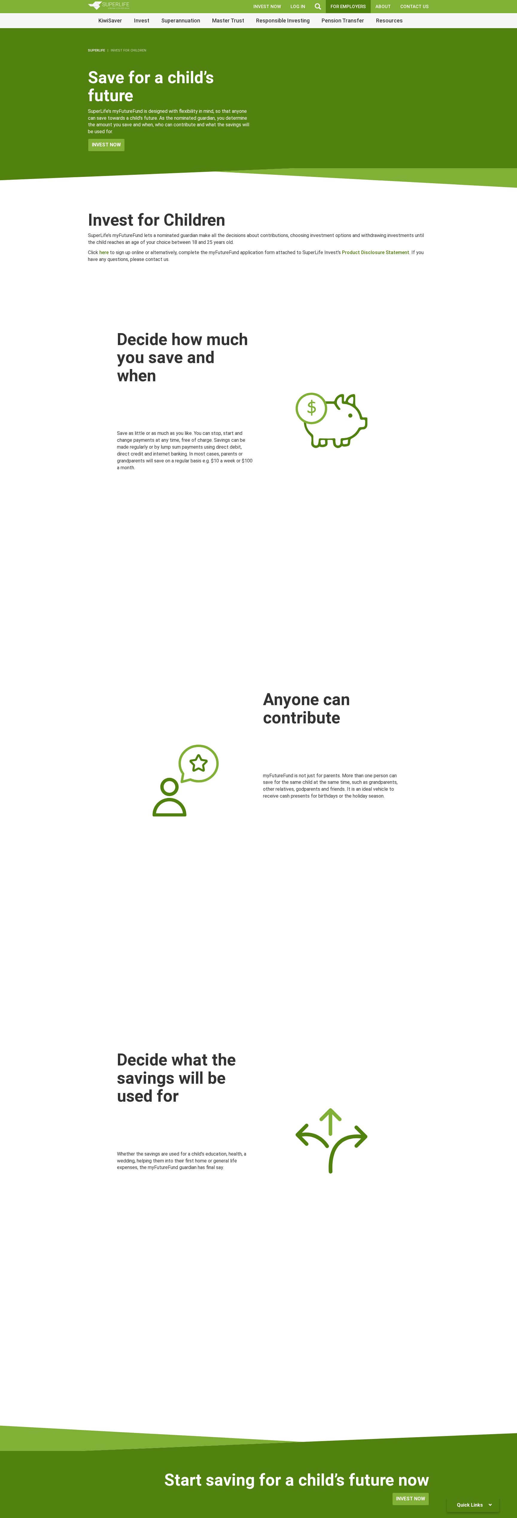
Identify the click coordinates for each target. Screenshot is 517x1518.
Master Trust (228, 20)
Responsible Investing (283, 20)
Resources (389, 20)
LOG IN (298, 6)
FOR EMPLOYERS (348, 6)
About (383, 6)
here (104, 252)
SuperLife (96, 50)
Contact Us (414, 6)
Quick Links (470, 1505)
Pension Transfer (343, 20)
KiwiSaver (110, 20)
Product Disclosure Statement (375, 252)
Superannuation (180, 20)
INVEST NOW (267, 6)
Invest (141, 20)
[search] (318, 6)
